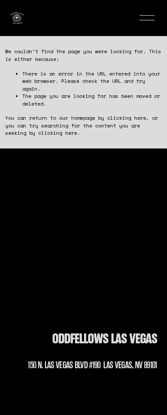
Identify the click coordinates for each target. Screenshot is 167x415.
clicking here (126, 117)
